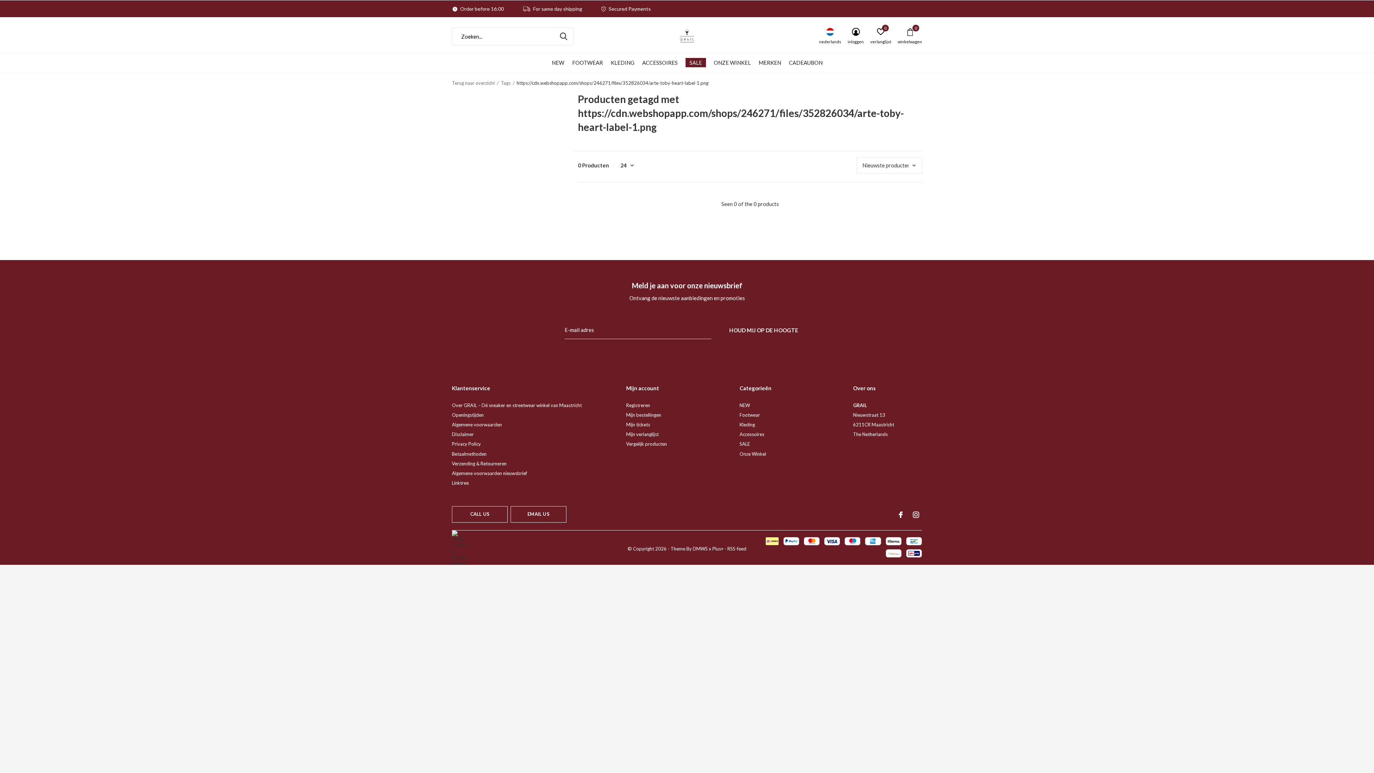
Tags (506, 83)
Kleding (622, 62)
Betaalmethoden (469, 454)
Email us (538, 514)
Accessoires (660, 62)
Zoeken (564, 36)
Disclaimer (463, 434)
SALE (696, 62)
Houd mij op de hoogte (763, 330)
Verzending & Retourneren (479, 463)
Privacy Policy (466, 444)
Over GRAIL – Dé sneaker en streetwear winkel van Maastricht (517, 405)
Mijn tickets (638, 424)
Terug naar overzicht (473, 83)
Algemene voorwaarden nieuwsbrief (489, 473)
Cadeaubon (806, 62)
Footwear (587, 62)
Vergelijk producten (646, 444)
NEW (558, 62)
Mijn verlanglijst (642, 434)
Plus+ (717, 549)
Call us (479, 514)
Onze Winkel (732, 62)
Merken (770, 62)
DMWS (700, 549)
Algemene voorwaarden (477, 424)
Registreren (638, 405)
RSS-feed (736, 549)
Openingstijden (468, 415)
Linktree (460, 483)
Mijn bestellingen (643, 415)
